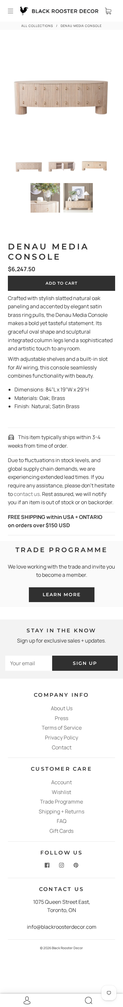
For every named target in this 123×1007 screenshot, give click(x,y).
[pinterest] (76, 865)
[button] (19, 94)
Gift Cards (61, 830)
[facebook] (47, 865)
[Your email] (28, 663)
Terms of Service (62, 727)
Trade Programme (61, 801)
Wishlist (61, 792)
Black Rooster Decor (67, 948)
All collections (37, 26)
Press (61, 718)
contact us (27, 494)
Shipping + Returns (61, 811)
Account (61, 782)
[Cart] (108, 11)
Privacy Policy (61, 737)
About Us (61, 708)
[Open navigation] (15, 11)
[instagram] (61, 865)
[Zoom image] (61, 94)
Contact (62, 747)
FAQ (62, 821)
